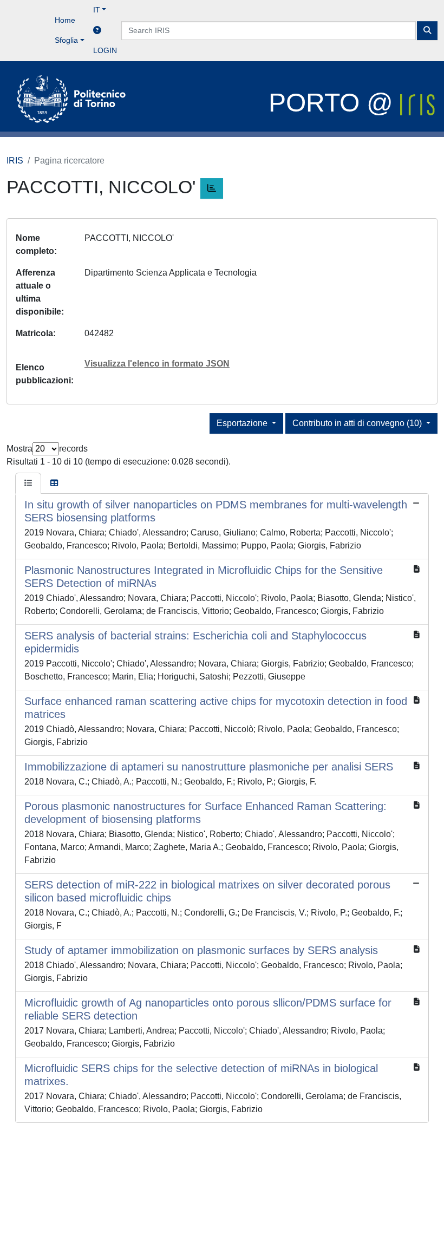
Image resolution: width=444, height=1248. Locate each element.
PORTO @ (334, 102)
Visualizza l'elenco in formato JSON (157, 363)
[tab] (28, 483)
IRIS (14, 160)
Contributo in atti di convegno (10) (358, 423)
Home (65, 20)
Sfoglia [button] (66, 40)
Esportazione (243, 423)
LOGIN (105, 50)
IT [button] (96, 9)
